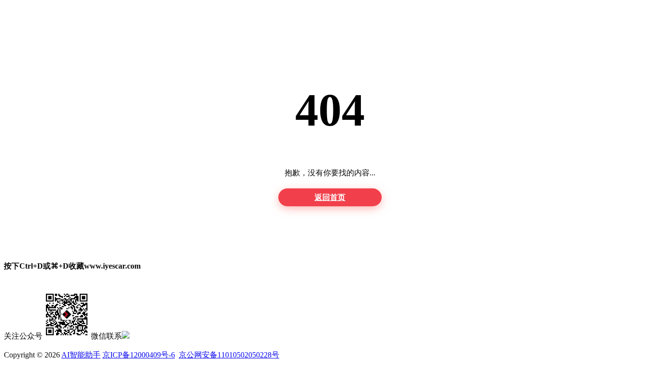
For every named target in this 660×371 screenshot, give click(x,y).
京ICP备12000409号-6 (138, 355)
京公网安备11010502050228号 (229, 355)
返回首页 (330, 197)
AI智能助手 (80, 355)
